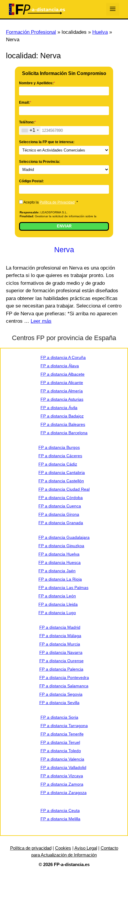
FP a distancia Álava (59, 365)
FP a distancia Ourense (61, 660)
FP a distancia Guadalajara (64, 537)
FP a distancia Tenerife (62, 734)
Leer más (41, 321)
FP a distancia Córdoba (60, 497)
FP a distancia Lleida (58, 604)
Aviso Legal (85, 848)
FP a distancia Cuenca (59, 506)
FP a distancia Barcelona (64, 432)
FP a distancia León (57, 596)
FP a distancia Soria (59, 717)
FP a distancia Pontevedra (64, 677)
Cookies (63, 848)
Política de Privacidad (57, 202)
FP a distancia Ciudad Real (64, 489)
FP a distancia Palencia (61, 669)
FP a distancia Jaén (57, 570)
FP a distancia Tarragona (64, 725)
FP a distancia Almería (61, 391)
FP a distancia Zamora (61, 784)
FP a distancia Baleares (62, 424)
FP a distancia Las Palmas (63, 587)
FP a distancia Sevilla (59, 702)
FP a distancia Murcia (59, 644)
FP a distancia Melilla (60, 818)
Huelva (100, 32)
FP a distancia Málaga (60, 635)
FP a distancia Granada (60, 522)
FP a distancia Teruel (60, 742)
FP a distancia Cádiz (57, 464)
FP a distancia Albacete (62, 374)
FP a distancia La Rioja (60, 579)
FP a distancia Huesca (59, 562)
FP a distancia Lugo (57, 612)
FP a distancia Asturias (61, 399)
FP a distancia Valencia (62, 759)
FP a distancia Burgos (59, 447)
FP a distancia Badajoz (62, 416)
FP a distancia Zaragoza (63, 792)
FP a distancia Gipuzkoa (61, 545)
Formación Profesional (31, 32)
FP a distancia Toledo (60, 750)
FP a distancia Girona (58, 514)
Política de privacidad (30, 848)
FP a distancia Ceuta (60, 810)
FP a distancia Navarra (60, 652)
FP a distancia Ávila (58, 407)
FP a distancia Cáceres (60, 455)
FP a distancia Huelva (58, 554)
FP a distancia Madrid (59, 627)
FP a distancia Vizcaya (61, 775)
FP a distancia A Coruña (63, 357)
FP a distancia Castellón (61, 480)
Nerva (64, 249)
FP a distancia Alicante (61, 382)
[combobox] (29, 130)
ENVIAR (64, 226)
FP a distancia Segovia (60, 694)
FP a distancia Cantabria (61, 472)
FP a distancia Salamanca (63, 685)
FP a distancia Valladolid (63, 767)
